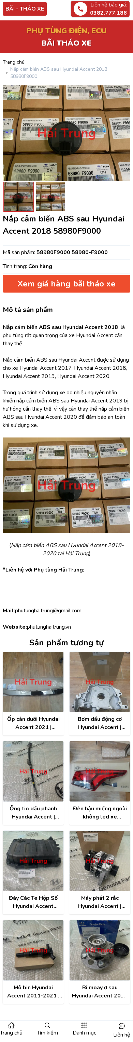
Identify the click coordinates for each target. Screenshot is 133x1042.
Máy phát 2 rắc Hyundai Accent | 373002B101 (99, 902)
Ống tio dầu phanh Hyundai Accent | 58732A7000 (33, 813)
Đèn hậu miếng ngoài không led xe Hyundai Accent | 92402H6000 (100, 813)
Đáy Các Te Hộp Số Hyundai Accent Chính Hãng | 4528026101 (33, 902)
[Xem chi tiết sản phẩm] (33, 681)
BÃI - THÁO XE (24, 9)
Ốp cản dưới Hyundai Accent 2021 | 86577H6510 (33, 723)
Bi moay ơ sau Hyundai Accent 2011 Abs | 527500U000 (100, 992)
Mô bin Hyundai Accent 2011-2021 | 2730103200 (33, 992)
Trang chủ (14, 62)
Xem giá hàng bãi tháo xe (66, 283)
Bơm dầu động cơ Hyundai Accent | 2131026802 (100, 723)
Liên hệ (121, 1035)
